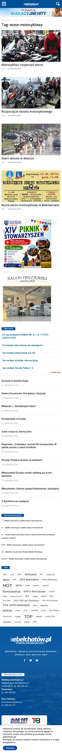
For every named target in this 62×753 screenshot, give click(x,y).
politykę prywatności (34, 734)
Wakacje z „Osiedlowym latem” (19, 406)
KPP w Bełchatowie (34, 591)
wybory (39, 616)
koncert (36, 586)
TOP (28, 616)
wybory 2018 (50, 616)
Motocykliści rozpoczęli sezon (22, 65)
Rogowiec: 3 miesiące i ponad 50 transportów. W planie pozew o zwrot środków (29, 446)
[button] (57, 4)
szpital (18, 616)
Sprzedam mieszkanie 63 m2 (18, 352)
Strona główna (7, 20)
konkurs (45, 586)
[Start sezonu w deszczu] (31, 139)
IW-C (3, 69)
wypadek (7, 622)
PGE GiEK (7, 600)
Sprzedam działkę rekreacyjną (19, 360)
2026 (12, 574)
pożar (25, 610)
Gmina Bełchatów (49, 579)
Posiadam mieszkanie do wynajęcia (22, 345)
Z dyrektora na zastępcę (15, 501)
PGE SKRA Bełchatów (16, 605)
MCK (27, 596)
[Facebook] (25, 661)
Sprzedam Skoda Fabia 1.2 (17, 367)
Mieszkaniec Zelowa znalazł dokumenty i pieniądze (30, 488)
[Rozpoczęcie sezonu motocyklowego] (31, 93)
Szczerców (7, 616)
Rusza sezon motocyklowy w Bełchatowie (30, 205)
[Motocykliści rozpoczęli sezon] (31, 46)
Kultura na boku (16, 596)
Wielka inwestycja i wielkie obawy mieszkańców (23, 521)
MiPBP (43, 596)
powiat (17, 610)
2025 (5, 574)
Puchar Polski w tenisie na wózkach (22, 460)
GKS (14, 579)
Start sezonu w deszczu (18, 158)
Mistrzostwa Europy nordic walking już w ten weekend (27, 474)
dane (6, 579)
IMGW (18, 585)
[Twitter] (31, 661)
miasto (35, 596)
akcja (19, 574)
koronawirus (11, 591)
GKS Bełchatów (29, 579)
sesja (43, 610)
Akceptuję (10, 748)
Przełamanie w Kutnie (14, 419)
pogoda (44, 605)
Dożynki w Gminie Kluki (15, 381)
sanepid (34, 610)
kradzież (52, 591)
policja (7, 610)
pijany (35, 605)
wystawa (18, 622)
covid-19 (50, 574)
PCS (52, 596)
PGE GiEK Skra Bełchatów (26, 601)
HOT (7, 585)
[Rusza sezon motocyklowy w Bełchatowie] (31, 186)
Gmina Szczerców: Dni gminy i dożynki (24, 393)
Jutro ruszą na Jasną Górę (17, 431)
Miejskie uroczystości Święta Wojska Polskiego (24, 552)
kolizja (27, 585)
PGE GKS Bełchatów (50, 600)
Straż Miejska (54, 610)
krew (5, 596)
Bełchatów (31, 574)
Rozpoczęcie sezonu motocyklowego (27, 112)
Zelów (26, 622)
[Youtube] (37, 661)
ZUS (35, 622)
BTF (41, 574)
